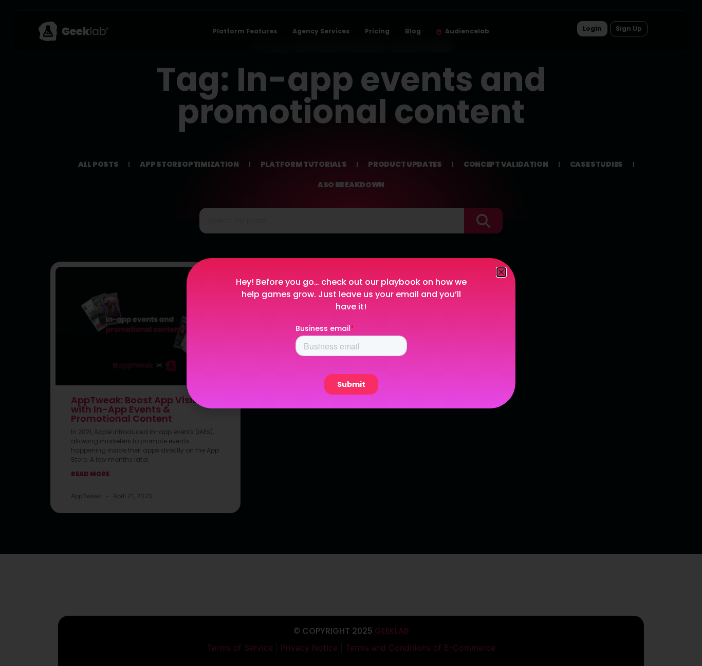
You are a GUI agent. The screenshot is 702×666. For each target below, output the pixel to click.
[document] (351, 333)
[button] (501, 272)
